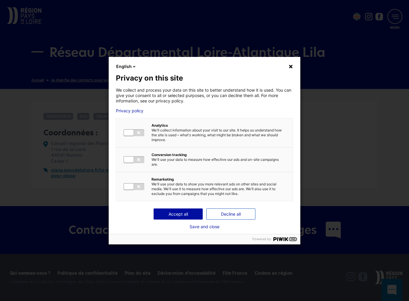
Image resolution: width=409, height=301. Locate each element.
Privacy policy (129, 110)
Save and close (204, 226)
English (124, 66)
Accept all (178, 214)
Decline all (231, 214)
